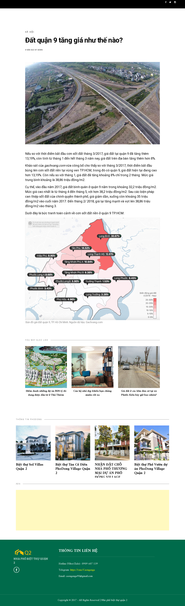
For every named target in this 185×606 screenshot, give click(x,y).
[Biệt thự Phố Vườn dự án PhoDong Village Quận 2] (151, 442)
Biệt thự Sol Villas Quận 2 (29, 467)
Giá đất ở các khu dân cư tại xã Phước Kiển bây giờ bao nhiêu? (139, 393)
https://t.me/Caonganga (82, 570)
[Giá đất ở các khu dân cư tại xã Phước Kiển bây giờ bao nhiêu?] (139, 367)
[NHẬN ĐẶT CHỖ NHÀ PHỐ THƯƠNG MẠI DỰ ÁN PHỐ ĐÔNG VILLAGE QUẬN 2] (112, 442)
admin (40, 50)
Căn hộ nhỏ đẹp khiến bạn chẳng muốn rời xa (92, 393)
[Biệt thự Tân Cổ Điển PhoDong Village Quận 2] (72, 442)
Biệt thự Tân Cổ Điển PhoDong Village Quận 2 (72, 469)
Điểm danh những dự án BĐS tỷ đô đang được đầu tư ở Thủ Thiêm (46, 393)
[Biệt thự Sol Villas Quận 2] (33, 442)
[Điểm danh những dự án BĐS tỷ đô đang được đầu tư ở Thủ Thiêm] (46, 367)
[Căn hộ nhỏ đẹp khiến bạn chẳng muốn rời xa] (92, 367)
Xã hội (29, 32)
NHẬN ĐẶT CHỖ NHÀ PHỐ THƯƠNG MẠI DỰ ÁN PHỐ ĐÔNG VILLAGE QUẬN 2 (111, 473)
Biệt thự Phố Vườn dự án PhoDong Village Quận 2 (150, 469)
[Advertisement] (92, 510)
